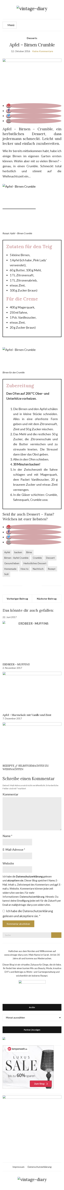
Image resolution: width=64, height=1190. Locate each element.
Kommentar (10, 794)
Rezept (51, 568)
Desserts (32, 38)
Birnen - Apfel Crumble (16, 557)
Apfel (7, 552)
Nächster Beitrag (46, 598)
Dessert (50, 557)
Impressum (18, 1166)
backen (18, 552)
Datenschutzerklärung (40, 1166)
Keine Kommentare (42, 51)
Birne (29, 552)
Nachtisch (38, 568)
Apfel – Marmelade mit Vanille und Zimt (27, 715)
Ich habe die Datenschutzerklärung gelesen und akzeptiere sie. (28, 913)
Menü (10, 25)
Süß (6, 574)
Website (8, 863)
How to (25, 568)
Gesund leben (11, 563)
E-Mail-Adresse (14, 849)
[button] (8, 106)
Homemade (10, 568)
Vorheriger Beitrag (17, 598)
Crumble (37, 557)
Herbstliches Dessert (35, 563)
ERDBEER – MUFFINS (16, 664)
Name (7, 836)
